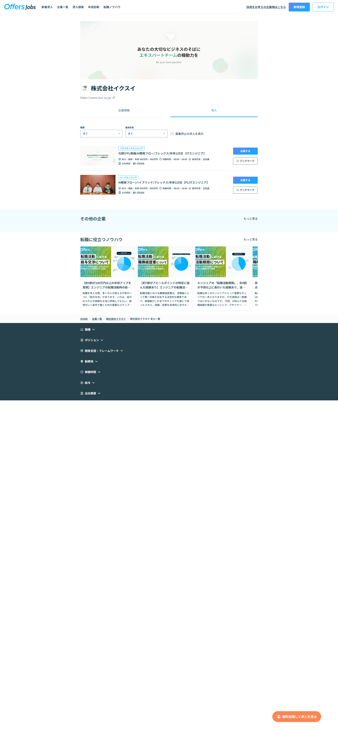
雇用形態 (129, 127)
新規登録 (299, 7)
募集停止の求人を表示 (189, 133)
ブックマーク (247, 161)
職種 (82, 127)
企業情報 (124, 110)
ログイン (323, 7)
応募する (245, 151)
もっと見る (251, 218)
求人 (214, 110)
